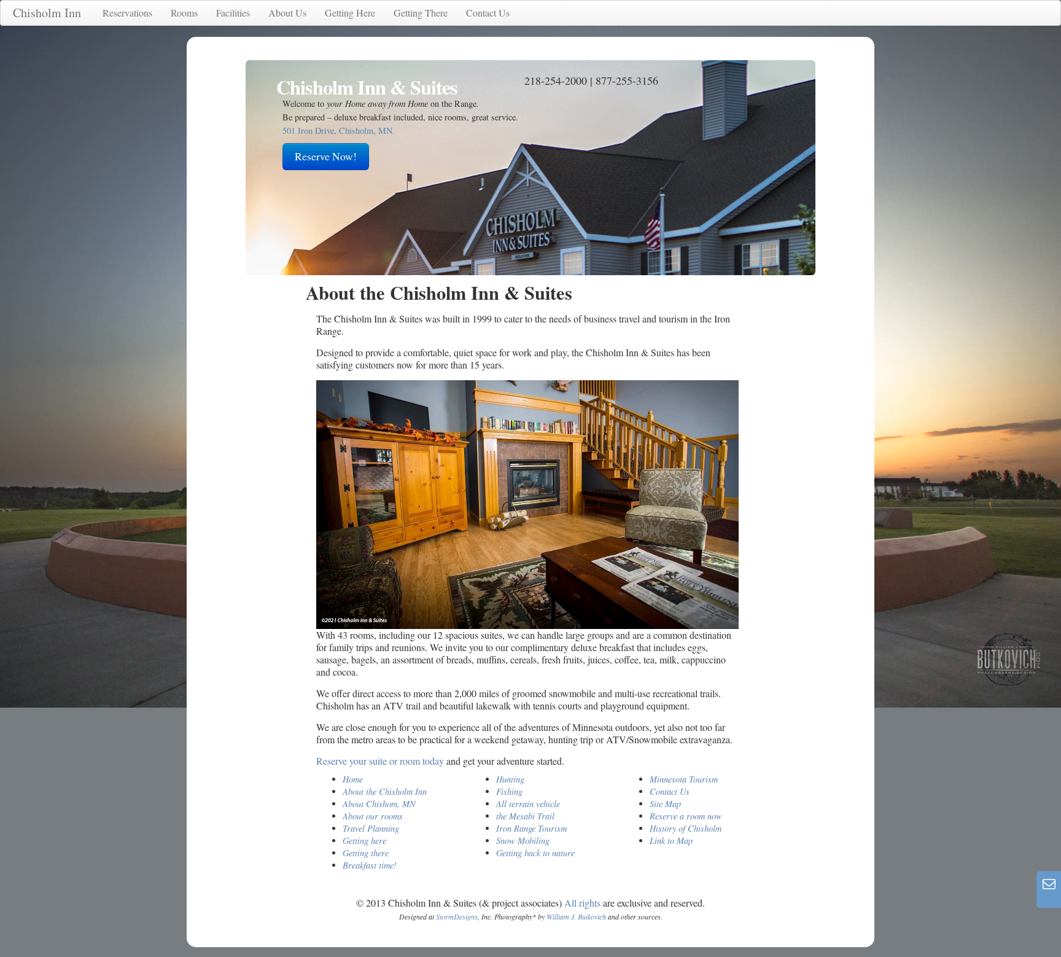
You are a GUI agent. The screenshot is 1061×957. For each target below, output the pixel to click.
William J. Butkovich (576, 916)
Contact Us (488, 12)
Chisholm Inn (47, 12)
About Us (287, 12)
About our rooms (373, 816)
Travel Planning (371, 828)
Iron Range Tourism (531, 828)
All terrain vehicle (528, 804)
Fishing (509, 791)
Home (353, 779)
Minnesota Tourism (684, 779)
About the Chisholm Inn (385, 791)
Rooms (184, 12)
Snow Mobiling (523, 840)
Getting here (364, 840)
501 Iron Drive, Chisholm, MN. (338, 130)
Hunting (510, 779)
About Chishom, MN (379, 804)
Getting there (366, 853)
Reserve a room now (686, 816)
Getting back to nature (535, 853)
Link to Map (671, 840)
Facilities (233, 12)
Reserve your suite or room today (380, 760)
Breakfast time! (370, 865)
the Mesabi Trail (525, 816)
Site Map (665, 804)
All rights (582, 902)
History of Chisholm (685, 828)
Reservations (127, 12)
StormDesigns (457, 916)
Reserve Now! (326, 156)
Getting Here (350, 12)
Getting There (421, 12)
